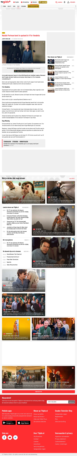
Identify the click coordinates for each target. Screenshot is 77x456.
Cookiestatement (60, 442)
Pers (56, 419)
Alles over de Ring (60, 422)
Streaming (23, 6)
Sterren (4, 6)
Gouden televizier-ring (33, 6)
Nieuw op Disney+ (39, 417)
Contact (36, 439)
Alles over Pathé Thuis (40, 419)
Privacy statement (60, 439)
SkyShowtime (38, 436)
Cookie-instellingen (61, 444)
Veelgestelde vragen (61, 414)
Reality (9, 6)
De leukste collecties (40, 422)
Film (18, 6)
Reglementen (59, 417)
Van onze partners (39, 447)
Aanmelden (71, 402)
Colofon (36, 442)
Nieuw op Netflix (39, 414)
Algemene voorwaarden (62, 436)
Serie (14, 6)
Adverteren (37, 444)
